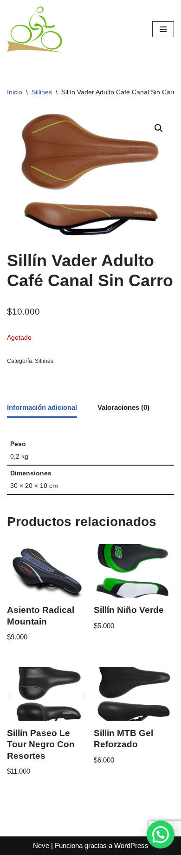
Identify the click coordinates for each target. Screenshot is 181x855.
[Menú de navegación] (163, 29)
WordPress (131, 845)
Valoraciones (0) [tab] (123, 407)
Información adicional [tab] (42, 407)
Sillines (42, 92)
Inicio (14, 92)
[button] (158, 128)
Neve (41, 845)
